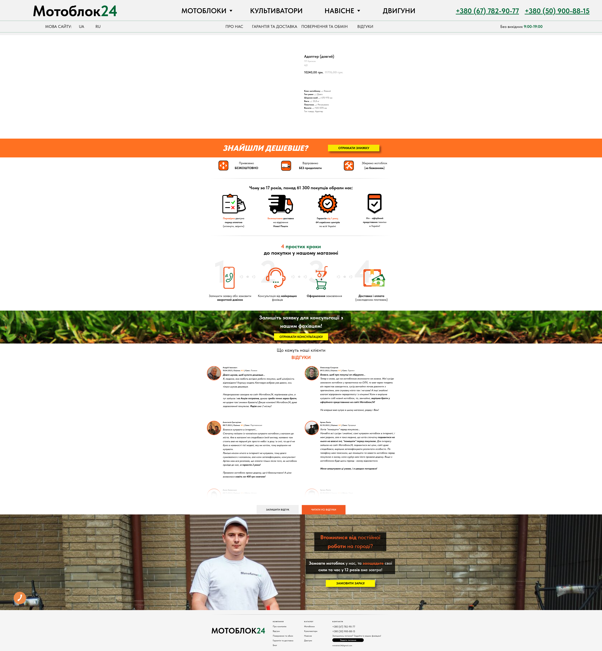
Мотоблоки (309, 626)
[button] (353, 148)
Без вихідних (521, 26)
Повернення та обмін (283, 636)
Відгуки (276, 631)
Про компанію (279, 626)
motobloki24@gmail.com (342, 645)
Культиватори (310, 631)
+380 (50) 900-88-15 (343, 631)
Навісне (308, 636)
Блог (275, 645)
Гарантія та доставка (283, 640)
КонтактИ (337, 621)
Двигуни (308, 640)
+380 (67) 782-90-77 (343, 626)
